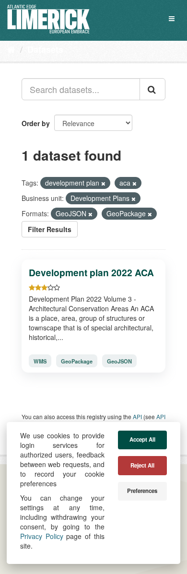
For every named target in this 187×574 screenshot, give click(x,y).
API (137, 416)
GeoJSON (119, 361)
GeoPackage (77, 361)
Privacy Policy (41, 536)
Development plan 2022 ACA (91, 272)
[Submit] (152, 89)
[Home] (11, 49)
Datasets (45, 49)
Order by (36, 123)
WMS (40, 361)
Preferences (142, 491)
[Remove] (103, 183)
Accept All (142, 439)
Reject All (142, 465)
